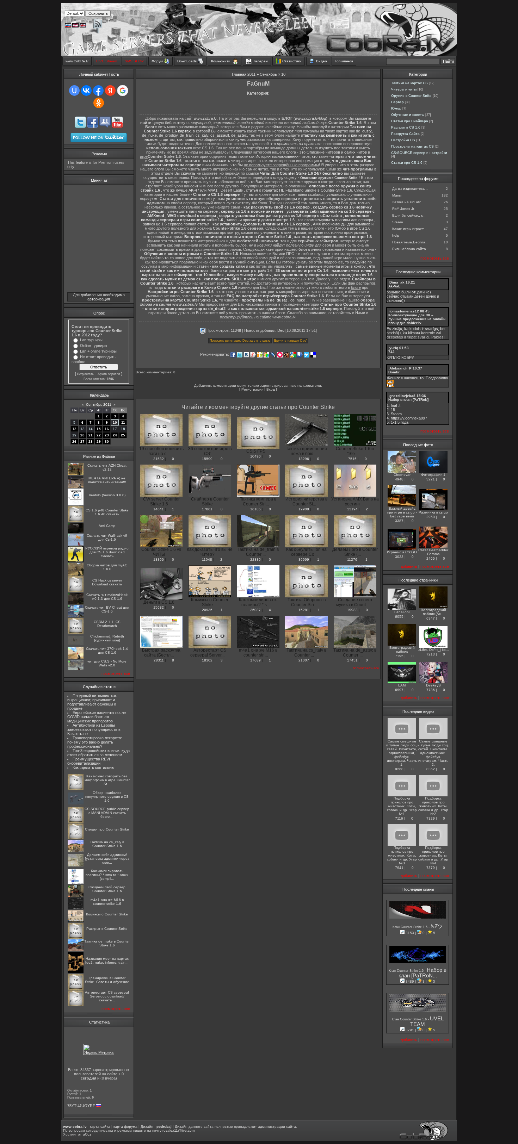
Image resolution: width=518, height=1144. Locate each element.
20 (82, 435)
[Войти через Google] (122, 90)
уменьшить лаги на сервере (192, 211)
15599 (207, 459)
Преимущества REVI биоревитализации (88, 761)
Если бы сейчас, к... (409, 215)
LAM (402, 685)
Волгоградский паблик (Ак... (433, 612)
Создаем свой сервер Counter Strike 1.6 (106, 889)
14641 (158, 509)
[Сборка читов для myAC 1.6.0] (76, 574)
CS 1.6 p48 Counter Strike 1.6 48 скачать (107, 512)
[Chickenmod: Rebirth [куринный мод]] (76, 643)
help (395, 235)
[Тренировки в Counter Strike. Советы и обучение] (76, 988)
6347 (430, 618)
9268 (399, 769)
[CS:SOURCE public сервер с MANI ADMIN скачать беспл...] (76, 821)
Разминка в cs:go (433, 512)
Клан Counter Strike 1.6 (410, 927)
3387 (399, 521)
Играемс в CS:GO (402, 552)
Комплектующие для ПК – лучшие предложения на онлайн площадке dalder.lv (416, 319)
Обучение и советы (407, 115)
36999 (303, 559)
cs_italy (202, 135)
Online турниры (93, 345)
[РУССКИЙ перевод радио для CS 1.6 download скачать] (76, 561)
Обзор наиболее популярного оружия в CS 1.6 (107, 796)
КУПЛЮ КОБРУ (400, 357)
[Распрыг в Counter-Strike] (76, 937)
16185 (255, 509)
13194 (352, 509)
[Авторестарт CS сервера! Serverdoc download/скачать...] (76, 1005)
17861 (207, 509)
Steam (397, 222)
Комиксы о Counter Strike (107, 914)
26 (74, 441)
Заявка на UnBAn (406, 202)
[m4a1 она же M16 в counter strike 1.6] (76, 908)
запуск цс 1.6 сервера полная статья (176, 224)
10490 (255, 456)
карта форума (125, 1127)
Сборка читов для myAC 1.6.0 (107, 567)
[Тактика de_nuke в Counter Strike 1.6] (76, 950)
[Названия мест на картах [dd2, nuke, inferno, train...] (76, 972)
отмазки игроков (291, 232)
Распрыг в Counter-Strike (107, 929)
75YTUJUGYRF (81, 1105)
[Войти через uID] (74, 90)
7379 (430, 868)
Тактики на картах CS (409, 83)
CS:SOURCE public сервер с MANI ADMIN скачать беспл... (107, 813)
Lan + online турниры (98, 351)
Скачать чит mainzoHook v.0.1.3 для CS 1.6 (107, 597)
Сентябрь (268, 74)
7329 (430, 818)
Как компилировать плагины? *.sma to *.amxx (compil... (107, 875)
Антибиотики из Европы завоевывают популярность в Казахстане (94, 729)
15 (99, 429)
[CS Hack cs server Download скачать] (76, 591)
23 (107, 435)
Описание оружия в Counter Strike (329, 178)
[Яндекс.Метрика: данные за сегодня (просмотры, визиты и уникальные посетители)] (98, 1049)
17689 (255, 660)
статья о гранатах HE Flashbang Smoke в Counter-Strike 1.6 (299, 190)
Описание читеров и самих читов (337, 152)
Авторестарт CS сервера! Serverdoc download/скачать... (107, 996)
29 (99, 441)
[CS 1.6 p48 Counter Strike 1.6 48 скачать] (76, 521)
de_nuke (149, 135)
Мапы (396, 195)
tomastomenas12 (404, 311)
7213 (430, 654)
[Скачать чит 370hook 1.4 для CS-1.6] (76, 657)
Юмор (396, 108)
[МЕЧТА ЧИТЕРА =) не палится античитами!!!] (76, 487)
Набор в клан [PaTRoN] (408, 400)
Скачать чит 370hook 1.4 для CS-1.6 (107, 650)
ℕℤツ (437, 926)
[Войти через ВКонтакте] (86, 90)
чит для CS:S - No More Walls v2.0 (107, 663)
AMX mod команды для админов (341, 224)
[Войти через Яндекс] (110, 90)
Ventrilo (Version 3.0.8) (107, 495)
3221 (430, 479)
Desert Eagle (232, 190)
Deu (280, 330)
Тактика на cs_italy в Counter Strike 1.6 (107, 844)
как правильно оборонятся (200, 139)
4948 (399, 479)
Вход (270, 389)
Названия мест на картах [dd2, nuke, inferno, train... (107, 960)
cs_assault (219, 135)
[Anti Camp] (76, 532)
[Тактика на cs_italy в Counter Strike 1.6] (76, 851)
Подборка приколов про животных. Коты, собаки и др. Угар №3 (402, 855)
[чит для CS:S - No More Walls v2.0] (76, 669)
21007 (303, 660)
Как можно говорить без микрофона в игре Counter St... (107, 780)
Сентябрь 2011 (98, 404)
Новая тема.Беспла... (410, 242)
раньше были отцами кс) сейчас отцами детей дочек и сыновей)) (413, 296)
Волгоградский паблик (402, 649)
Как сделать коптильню (93, 767)
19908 (303, 509)
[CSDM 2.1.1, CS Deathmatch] (76, 632)
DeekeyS (433, 685)
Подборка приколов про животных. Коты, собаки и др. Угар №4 (433, 855)
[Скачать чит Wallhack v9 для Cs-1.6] (76, 544)
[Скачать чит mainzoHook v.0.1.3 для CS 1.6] (76, 603)
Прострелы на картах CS (412, 146)
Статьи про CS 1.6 (407, 162)
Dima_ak (397, 282)
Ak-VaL (394, 286)
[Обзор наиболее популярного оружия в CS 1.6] (76, 803)
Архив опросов (109, 374)
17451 (352, 660)
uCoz (87, 1134)
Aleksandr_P (400, 368)
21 (90, 435)
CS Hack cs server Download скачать (107, 582)
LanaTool (401, 612)
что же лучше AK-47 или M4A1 (190, 190)
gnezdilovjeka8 (402, 396)
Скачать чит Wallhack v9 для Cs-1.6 (107, 537)
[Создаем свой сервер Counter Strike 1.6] (76, 895)
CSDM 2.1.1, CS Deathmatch (107, 624)
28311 (159, 660)
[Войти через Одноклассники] (98, 103)
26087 (255, 610)
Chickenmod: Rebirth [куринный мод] (107, 638)
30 (107, 441)
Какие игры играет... (409, 229)
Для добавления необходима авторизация (99, 297)
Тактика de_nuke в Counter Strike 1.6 (107, 943)
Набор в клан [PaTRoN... (423, 972)
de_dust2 (364, 131)
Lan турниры (91, 340)
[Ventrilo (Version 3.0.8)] (76, 504)
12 (74, 429)
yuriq (393, 348)
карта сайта (100, 1127)
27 (82, 441)
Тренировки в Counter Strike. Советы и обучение (107, 980)
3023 (399, 557)
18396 (158, 559)
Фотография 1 (433, 475)
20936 (207, 610)
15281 (303, 610)
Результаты (85, 374)
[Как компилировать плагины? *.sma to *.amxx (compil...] (76, 882)
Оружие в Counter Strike (411, 96)
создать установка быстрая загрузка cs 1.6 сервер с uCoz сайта (280, 215)
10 (115, 422)
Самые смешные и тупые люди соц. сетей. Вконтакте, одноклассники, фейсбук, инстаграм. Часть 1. (402, 752)
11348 (236, 330)
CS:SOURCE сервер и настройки (419, 153)
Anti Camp (107, 526)
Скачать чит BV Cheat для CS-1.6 (107, 609)
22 (99, 435)
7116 (399, 818)
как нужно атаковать (247, 139)
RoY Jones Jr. (403, 209)
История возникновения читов (282, 156)
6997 (399, 690)
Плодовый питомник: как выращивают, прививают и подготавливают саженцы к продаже (92, 702)
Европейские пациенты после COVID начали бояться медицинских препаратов (96, 716)
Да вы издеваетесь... (410, 189)
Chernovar (402, 475)
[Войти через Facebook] (98, 90)
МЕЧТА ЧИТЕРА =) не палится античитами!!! (107, 480)
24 (115, 435)
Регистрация (252, 389)
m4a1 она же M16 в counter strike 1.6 (107, 902)
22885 (255, 559)
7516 (352, 459)
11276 (352, 559)
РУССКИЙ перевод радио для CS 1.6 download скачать (107, 552)
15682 (158, 607)
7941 (399, 868)
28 (90, 441)
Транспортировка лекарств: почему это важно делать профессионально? (94, 742)
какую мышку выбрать (249, 275)
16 (107, 429)
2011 (251, 74)
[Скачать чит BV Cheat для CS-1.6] (76, 616)
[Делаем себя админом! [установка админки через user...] (76, 865)
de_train (186, 135)
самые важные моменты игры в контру (331, 266)
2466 (430, 558)
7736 (430, 690)
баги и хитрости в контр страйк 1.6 (241, 270)
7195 (399, 656)
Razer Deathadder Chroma (433, 552)
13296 (303, 459)
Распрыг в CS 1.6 (405, 127)
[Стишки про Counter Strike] (76, 838)
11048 (207, 559)
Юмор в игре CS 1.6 (352, 228)
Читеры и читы (404, 89)
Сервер (397, 102)
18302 (207, 660)
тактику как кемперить (325, 135)
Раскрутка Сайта (405, 134)
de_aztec (239, 135)
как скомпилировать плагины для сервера (335, 220)
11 (123, 422)
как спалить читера (226, 160)
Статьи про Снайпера (409, 121)
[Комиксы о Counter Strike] (76, 921)
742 (391, 352)
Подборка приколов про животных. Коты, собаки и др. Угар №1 (402, 806)
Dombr (394, 372)
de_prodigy (168, 135)
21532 (158, 459)
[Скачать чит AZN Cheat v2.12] (76, 474)
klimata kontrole (421, 333)
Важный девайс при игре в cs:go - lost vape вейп (402, 512)
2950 (430, 517)
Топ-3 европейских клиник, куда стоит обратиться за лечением (98, 752)
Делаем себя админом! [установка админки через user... (107, 858)
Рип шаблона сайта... (410, 249)
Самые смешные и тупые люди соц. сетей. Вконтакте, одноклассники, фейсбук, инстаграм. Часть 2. (433, 752)
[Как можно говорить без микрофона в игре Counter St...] (76, 789)
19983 (352, 610)
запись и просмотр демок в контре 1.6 (260, 220)
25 (123, 435)
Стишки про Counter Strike (107, 829)
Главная (239, 74)
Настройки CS (403, 140)
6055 (399, 616)
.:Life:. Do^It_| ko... (433, 650)
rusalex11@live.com (178, 1130)
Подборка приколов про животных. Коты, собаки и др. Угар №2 (433, 806)
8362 (430, 769)
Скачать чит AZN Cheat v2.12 (107, 467)
